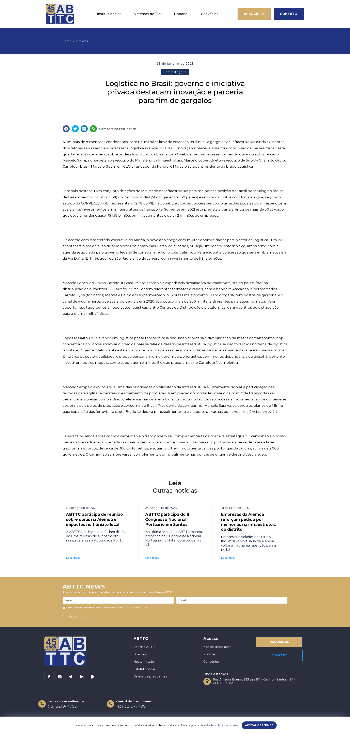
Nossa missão (143, 661)
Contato (288, 14)
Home (67, 41)
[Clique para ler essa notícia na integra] (97, 533)
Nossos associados (217, 647)
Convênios (209, 14)
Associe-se (254, 14)
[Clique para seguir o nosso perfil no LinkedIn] (81, 676)
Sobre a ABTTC (144, 647)
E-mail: (182, 600)
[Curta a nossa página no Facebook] (48, 676)
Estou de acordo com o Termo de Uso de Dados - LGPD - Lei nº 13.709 (107, 607)
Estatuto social (144, 669)
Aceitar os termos (259, 725)
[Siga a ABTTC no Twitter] (70, 676)
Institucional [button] (107, 14)
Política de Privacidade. (222, 725)
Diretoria (140, 654)
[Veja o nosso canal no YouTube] (92, 676)
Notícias (181, 14)
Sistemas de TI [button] (146, 14)
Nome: (69, 600)
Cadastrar (76, 616)
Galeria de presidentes (150, 676)
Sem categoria (175, 72)
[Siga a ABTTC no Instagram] (59, 676)
